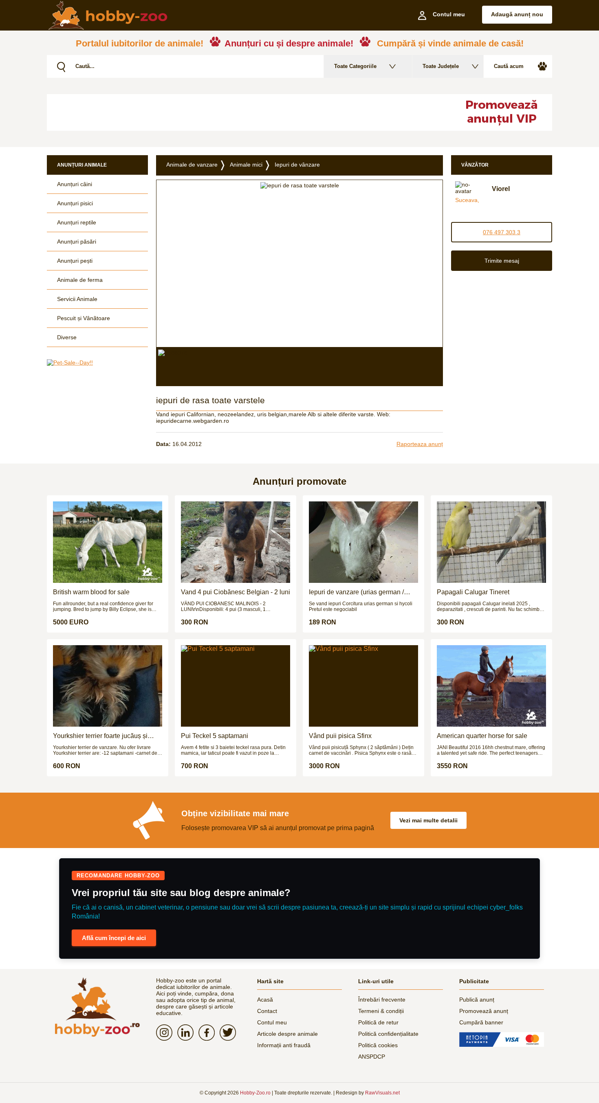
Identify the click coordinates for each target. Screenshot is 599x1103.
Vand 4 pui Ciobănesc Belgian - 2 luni (235, 592)
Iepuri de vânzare (297, 164)
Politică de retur (378, 1022)
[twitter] (230, 1032)
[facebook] (209, 1032)
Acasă (265, 999)
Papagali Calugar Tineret (473, 592)
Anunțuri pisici (75, 203)
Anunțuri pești (74, 260)
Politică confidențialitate (388, 1033)
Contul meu (272, 1022)
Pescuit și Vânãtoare (83, 318)
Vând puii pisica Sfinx (340, 735)
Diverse (67, 337)
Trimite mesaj (501, 260)
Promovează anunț (483, 1011)
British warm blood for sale (91, 592)
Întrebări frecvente (381, 999)
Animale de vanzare (192, 164)
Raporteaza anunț (419, 444)
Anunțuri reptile (76, 222)
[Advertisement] (244, 112)
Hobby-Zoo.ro (255, 1093)
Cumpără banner (481, 1022)
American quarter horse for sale (482, 735)
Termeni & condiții (381, 1011)
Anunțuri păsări (76, 241)
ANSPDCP (371, 1056)
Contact (267, 1011)
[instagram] (166, 1032)
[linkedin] (187, 1032)
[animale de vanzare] (97, 1007)
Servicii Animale (77, 299)
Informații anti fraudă (284, 1045)
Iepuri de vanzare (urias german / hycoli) (356, 592)
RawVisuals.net (382, 1093)
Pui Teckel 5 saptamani (214, 735)
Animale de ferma (80, 280)
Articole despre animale (287, 1033)
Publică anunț (476, 999)
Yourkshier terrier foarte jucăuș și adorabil (100, 736)
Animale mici (246, 164)
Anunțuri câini (74, 184)
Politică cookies (378, 1045)
